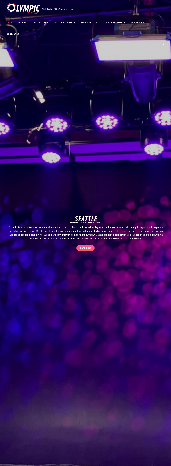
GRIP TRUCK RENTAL (141, 23)
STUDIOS (22, 23)
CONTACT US (13, 34)
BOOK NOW (87, 247)
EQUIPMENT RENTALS (114, 23)
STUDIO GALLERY (89, 23)
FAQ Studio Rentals (64, 23)
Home (10, 23)
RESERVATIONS (40, 23)
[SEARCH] (163, 45)
